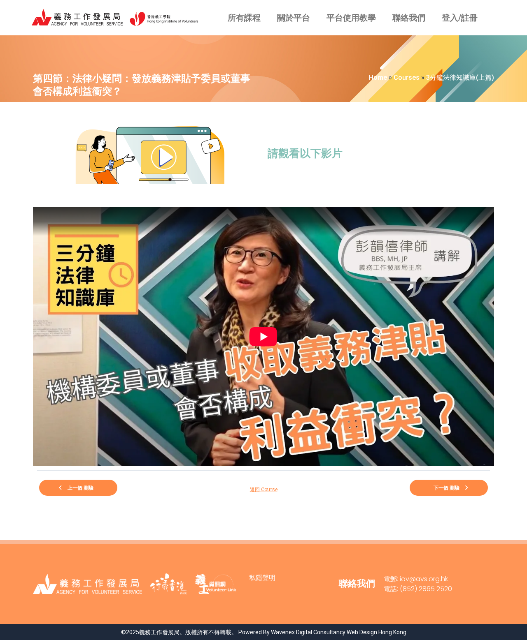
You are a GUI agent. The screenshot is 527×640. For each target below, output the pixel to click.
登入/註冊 (460, 18)
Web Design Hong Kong (376, 632)
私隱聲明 (262, 578)
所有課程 (244, 18)
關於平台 (293, 18)
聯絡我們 (408, 18)
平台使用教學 (351, 18)
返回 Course (263, 489)
